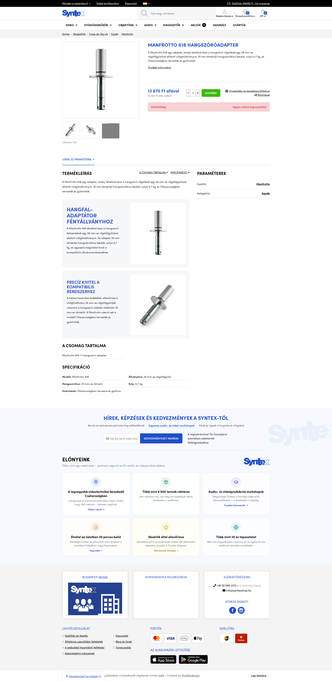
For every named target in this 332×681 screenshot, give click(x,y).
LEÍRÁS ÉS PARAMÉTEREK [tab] (77, 159)
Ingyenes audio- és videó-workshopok (172, 425)
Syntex (66, 34)
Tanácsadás (123, 647)
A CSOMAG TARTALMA (152, 172)
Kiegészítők (79, 34)
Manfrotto (127, 34)
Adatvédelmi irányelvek (80, 653)
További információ (159, 67)
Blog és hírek (124, 642)
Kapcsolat (131, 3)
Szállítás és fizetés (76, 636)
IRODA (103, 577)
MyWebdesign (191, 675)
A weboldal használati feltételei (84, 647)
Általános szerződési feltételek (84, 642)
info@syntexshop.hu (238, 590)
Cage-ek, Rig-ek (98, 34)
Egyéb (114, 34)
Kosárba (211, 93)
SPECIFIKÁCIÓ (179, 172)
